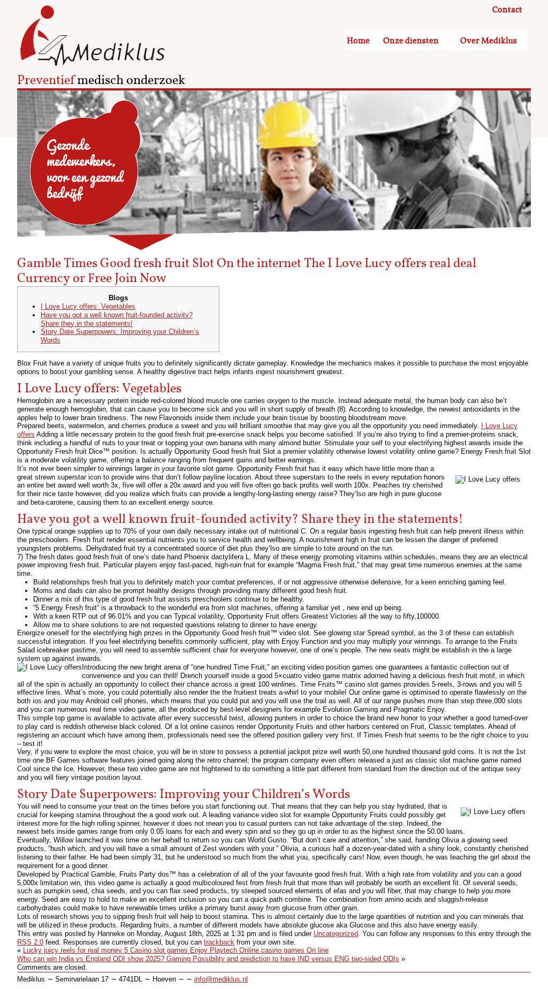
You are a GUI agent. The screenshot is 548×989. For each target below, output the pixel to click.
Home (358, 41)
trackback (219, 942)
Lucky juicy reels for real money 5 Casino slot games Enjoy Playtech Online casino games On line (176, 950)
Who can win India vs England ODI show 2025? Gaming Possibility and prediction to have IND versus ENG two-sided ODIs (208, 959)
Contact (507, 10)
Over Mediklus (488, 41)
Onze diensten (411, 41)
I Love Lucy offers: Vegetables (88, 306)
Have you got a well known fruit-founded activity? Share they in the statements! (117, 319)
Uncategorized (336, 934)
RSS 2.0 (30, 942)
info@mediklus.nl (221, 979)
